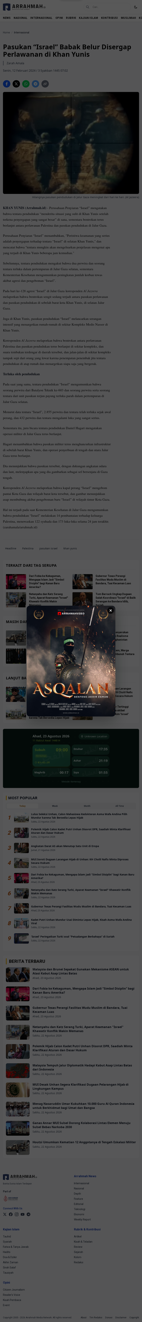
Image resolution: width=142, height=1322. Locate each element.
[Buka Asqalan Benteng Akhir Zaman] (71, 661)
